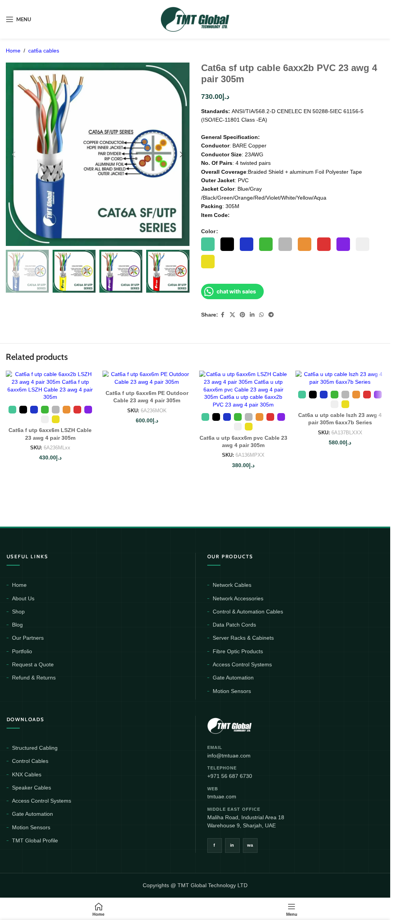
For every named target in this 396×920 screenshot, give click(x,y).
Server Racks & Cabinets (243, 638)
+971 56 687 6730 (229, 776)
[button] (13, 154)
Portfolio (22, 651)
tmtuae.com (221, 796)
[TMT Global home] (247, 725)
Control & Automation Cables (248, 611)
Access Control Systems (242, 664)
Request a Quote (33, 664)
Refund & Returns (34, 677)
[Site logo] (195, 19)
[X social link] (232, 315)
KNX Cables (26, 774)
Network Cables (232, 585)
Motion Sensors (232, 691)
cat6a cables (43, 50)
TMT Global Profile (35, 840)
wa (250, 845)
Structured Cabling (35, 748)
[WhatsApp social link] (261, 315)
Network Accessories (238, 598)
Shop (18, 611)
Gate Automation (233, 677)
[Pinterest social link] (242, 315)
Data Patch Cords (234, 625)
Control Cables (30, 761)
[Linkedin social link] (252, 315)
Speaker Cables (31, 787)
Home (13, 50)
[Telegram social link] (271, 315)
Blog (17, 625)
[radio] (208, 244)
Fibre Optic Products (238, 651)
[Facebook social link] (222, 315)
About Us (23, 598)
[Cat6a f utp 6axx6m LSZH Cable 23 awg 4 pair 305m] (50, 386)
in (232, 845)
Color (208, 231)
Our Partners (28, 638)
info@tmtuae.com (229, 755)
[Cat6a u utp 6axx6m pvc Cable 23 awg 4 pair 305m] (243, 389)
